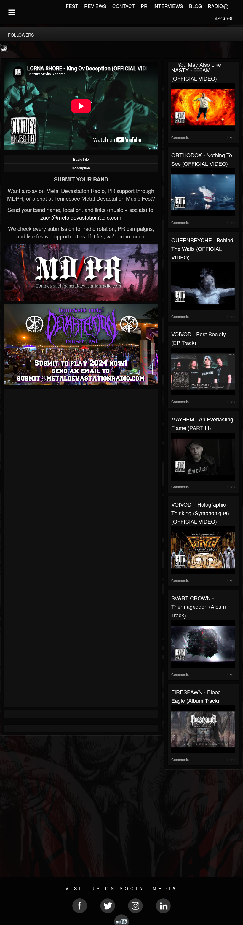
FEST (72, 6)
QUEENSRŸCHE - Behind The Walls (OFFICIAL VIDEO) (202, 248)
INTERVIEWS (168, 6)
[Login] (226, 6)
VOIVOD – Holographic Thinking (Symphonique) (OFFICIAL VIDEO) (200, 512)
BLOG (195, 6)
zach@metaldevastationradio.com (81, 217)
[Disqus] (81, 471)
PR (144, 6)
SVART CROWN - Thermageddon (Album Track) (198, 606)
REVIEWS (95, 6)
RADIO (215, 6)
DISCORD (223, 18)
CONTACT (123, 6)
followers (21, 35)
